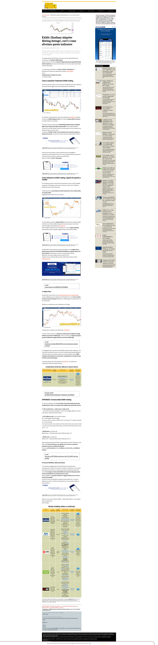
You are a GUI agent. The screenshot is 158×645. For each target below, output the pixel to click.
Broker (62, 10)
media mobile (69, 71)
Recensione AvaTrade (72, 534)
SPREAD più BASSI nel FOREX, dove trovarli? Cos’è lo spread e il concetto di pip (109, 170)
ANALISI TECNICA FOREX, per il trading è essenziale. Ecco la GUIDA (109, 250)
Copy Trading (66, 565)
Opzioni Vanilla (66, 534)
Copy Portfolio (65, 575)
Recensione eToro (72, 572)
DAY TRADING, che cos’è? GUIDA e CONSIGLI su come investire (108, 109)
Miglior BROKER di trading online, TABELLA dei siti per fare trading (108, 83)
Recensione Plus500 (71, 379)
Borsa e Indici (91, 10)
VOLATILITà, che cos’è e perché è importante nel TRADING (109, 96)
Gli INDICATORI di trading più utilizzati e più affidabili (59, 395)
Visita (78, 373)
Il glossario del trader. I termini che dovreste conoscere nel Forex (109, 261)
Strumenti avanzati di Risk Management (62, 378)
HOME (45, 10)
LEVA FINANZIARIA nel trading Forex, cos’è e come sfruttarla (109, 225)
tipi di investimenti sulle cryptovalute (65, 578)
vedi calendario (65, 562)
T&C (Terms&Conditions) (47, 641)
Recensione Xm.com (72, 589)
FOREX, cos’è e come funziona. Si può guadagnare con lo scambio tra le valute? (109, 212)
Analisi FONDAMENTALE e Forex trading (108, 236)
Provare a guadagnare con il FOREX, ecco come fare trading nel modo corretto (109, 199)
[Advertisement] (87, 6)
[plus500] (61, 170)
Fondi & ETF (100, 10)
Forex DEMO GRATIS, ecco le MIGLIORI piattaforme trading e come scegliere (108, 145)
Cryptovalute (110, 10)
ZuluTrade (65, 540)
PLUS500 (47, 381)
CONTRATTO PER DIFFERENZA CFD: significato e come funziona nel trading (108, 122)
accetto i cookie (104, 643)
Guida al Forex (53, 10)
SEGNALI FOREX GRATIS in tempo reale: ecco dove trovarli (109, 134)
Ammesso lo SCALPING (65, 531)
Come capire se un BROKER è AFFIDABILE (56, 287)
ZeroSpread (65, 584)
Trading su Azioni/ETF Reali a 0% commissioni (65, 551)
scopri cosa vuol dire (96, 643)
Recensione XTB (72, 552)
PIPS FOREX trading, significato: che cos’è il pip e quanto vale (109, 157)
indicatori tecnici (46, 259)
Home (43, 15)
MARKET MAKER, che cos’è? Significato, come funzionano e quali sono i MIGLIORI (109, 70)
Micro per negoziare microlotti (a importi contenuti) (65, 587)
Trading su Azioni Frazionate (65, 557)
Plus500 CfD (73, 117)
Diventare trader (72, 10)
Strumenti (81, 10)
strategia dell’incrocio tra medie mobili (68, 295)
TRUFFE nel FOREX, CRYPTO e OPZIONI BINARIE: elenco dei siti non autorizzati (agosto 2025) (108, 184)
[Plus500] (61, 144)
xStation (67, 543)
